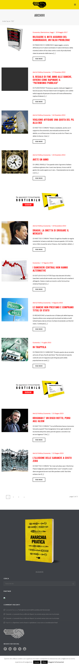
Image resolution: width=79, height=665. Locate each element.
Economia (36, 32)
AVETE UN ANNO (41, 159)
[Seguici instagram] (15, 649)
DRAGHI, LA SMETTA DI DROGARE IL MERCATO (51, 232)
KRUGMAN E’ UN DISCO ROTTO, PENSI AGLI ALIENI (51, 419)
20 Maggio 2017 (61, 32)
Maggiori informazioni (56, 662)
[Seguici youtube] (24, 649)
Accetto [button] (36, 662)
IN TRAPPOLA (39, 347)
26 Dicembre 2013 (58, 115)
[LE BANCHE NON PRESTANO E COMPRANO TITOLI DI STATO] (15, 309)
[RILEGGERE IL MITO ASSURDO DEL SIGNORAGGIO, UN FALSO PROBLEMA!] (15, 39)
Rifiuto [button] (44, 662)
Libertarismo (44, 32)
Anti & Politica (38, 72)
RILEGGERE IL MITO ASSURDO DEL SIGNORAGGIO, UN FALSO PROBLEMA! (51, 38)
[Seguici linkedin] (10, 649)
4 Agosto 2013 (57, 303)
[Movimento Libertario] (39, 4)
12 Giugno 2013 (57, 453)
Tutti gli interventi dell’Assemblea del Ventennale (34, 610)
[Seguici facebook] (5, 649)
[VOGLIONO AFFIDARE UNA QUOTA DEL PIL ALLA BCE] (15, 122)
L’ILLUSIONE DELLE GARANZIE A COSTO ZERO (52, 459)
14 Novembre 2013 (59, 226)
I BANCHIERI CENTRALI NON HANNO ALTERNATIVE (50, 269)
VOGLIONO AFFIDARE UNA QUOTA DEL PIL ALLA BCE (53, 121)
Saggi (52, 32)
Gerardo (8, 614)
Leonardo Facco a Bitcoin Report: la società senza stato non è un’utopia (36, 614)
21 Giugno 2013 (57, 413)
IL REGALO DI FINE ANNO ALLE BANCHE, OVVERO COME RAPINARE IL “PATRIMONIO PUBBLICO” (52, 80)
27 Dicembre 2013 (58, 72)
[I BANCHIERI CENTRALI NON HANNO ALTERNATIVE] (15, 270)
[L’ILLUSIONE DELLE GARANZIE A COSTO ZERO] (15, 460)
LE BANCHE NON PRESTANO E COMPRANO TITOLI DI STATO (53, 308)
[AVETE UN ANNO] (15, 162)
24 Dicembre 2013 (58, 155)
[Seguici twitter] (19, 649)
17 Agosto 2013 (47, 263)
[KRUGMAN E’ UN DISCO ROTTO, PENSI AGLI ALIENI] (15, 420)
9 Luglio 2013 (46, 342)
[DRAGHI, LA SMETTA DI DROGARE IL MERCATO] (15, 233)
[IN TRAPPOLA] (15, 349)
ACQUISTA (39, 572)
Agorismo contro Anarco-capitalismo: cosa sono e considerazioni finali (35, 622)
